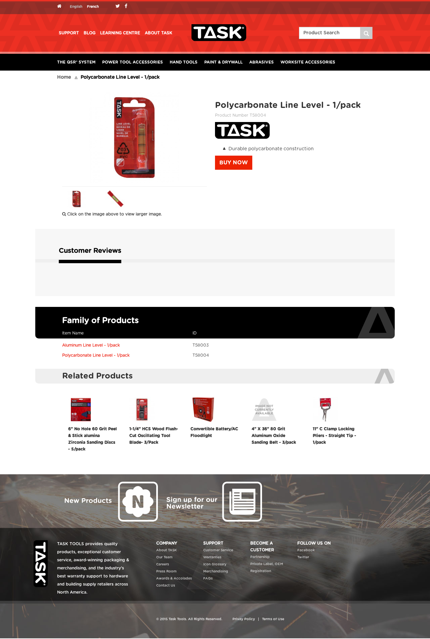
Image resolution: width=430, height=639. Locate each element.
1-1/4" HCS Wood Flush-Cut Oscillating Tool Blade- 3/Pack (153, 435)
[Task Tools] (219, 32)
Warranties (212, 557)
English (76, 6)
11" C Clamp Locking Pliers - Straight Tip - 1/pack (334, 435)
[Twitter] (119, 6)
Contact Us (165, 585)
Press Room (166, 571)
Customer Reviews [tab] (90, 250)
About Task (158, 33)
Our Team (164, 557)
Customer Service (218, 550)
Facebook (306, 550)
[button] (233, 163)
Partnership (260, 557)
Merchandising (215, 571)
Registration (260, 571)
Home (64, 77)
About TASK (166, 550)
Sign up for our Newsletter (213, 501)
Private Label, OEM (266, 564)
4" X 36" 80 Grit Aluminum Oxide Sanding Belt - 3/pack (274, 435)
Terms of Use (273, 619)
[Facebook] (128, 6)
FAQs (208, 578)
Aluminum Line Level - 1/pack (91, 345)
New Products (109, 501)
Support (69, 33)
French (93, 6)
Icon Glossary (214, 564)
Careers (162, 564)
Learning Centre (120, 33)
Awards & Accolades (174, 578)
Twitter (303, 557)
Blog (89, 33)
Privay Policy (243, 619)
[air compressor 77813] (366, 33)
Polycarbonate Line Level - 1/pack (96, 355)
